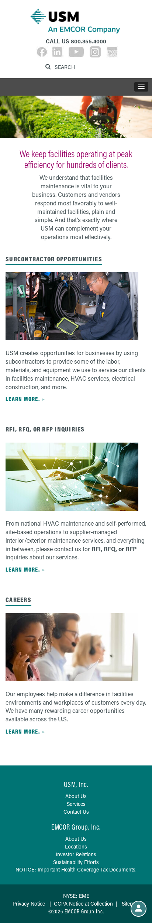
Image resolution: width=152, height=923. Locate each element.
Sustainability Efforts (76, 862)
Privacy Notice (29, 903)
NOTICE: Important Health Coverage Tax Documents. (76, 869)
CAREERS (18, 599)
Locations (76, 846)
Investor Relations (76, 854)
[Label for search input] (75, 66)
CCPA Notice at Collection (83, 903)
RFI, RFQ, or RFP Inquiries (45, 429)
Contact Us (76, 811)
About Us (76, 796)
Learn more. (23, 399)
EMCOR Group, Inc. (76, 826)
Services (76, 803)
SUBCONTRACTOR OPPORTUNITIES (54, 259)
